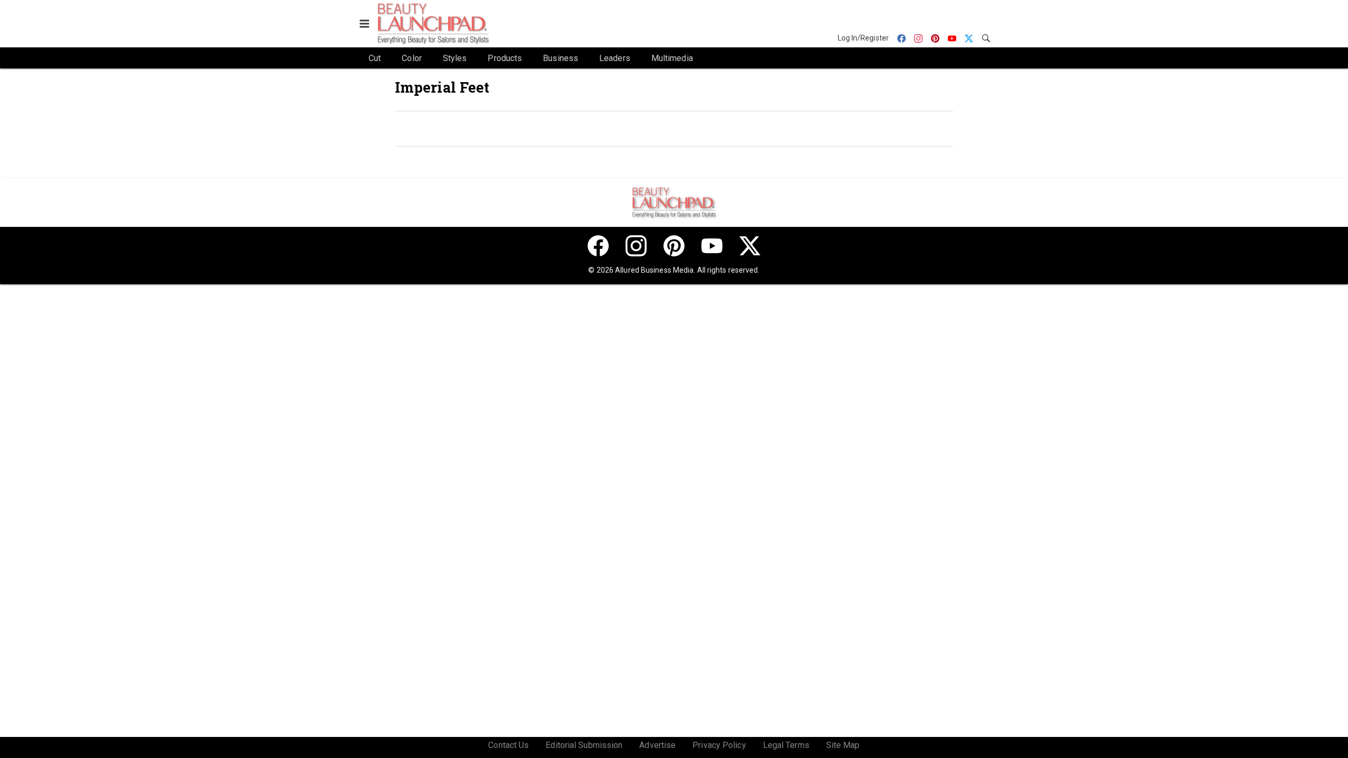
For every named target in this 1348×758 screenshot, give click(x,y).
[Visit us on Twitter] (749, 245)
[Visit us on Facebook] (598, 245)
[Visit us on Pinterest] (674, 245)
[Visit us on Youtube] (711, 245)
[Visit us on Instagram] (636, 245)
